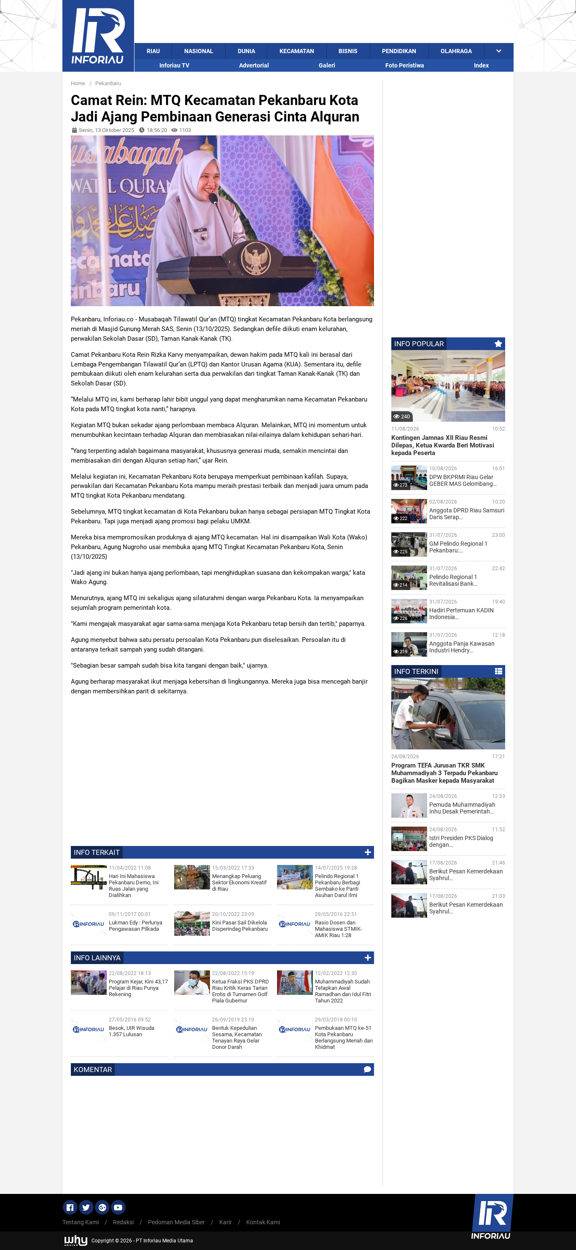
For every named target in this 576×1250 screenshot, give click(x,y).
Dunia (246, 51)
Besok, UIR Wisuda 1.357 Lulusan (131, 1031)
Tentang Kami (80, 1222)
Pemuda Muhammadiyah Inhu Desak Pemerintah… (462, 808)
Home (78, 83)
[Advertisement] (324, 21)
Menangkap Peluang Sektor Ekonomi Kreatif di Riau (239, 882)
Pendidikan (399, 51)
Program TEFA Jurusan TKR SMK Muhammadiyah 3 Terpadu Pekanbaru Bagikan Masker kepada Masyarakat (444, 773)
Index (481, 65)
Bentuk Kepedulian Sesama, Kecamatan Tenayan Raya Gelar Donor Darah (237, 1037)
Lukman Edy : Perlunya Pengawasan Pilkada (135, 925)
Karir (225, 1222)
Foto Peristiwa (404, 65)
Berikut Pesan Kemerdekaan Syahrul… (466, 874)
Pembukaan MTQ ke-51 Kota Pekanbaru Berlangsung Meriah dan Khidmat (344, 1037)
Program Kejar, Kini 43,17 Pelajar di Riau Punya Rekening (138, 987)
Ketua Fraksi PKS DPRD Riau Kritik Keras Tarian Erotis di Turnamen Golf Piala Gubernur (240, 991)
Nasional (198, 51)
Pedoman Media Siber (176, 1222)
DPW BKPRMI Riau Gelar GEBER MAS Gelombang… (463, 480)
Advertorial (254, 65)
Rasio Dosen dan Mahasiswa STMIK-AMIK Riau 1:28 (338, 928)
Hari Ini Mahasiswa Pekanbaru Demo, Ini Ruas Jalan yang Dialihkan (134, 885)
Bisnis (348, 51)
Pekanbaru (108, 83)
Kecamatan (297, 51)
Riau (153, 51)
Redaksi (123, 1222)
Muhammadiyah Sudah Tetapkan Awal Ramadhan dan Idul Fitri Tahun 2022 (343, 991)
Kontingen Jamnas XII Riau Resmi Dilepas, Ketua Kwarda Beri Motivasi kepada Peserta (442, 445)
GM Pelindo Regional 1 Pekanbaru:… (458, 547)
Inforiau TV (174, 65)
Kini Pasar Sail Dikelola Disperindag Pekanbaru (240, 925)
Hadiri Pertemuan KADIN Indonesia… (461, 613)
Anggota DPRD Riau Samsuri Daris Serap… (466, 513)
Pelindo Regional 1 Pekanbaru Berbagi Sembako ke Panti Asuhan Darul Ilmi (337, 885)
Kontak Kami (263, 1222)
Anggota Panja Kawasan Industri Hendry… (462, 647)
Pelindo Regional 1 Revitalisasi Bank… (453, 580)
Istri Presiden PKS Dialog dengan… (461, 841)
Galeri (327, 65)
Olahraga (456, 51)
